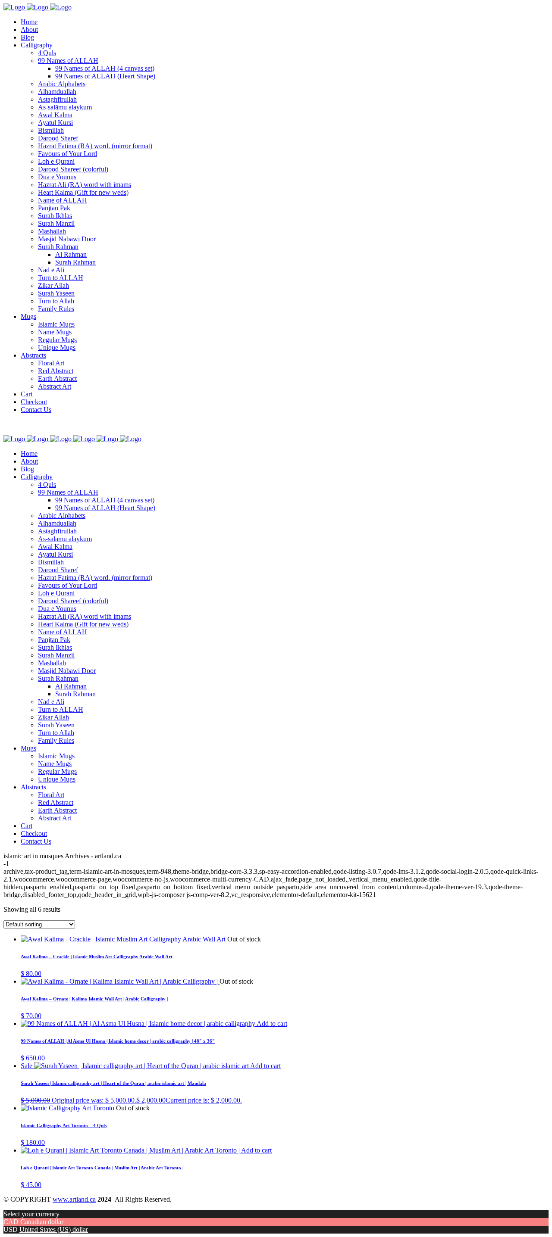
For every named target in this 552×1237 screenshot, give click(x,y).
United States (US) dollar (53, 1229)
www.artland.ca (74, 1199)
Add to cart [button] (272, 1023)
